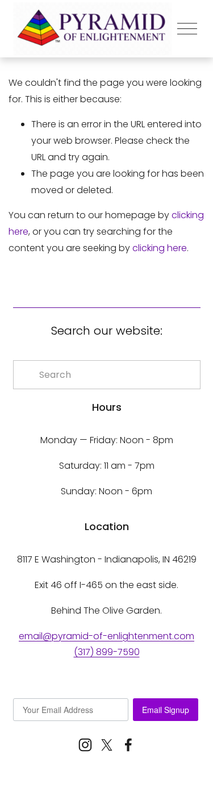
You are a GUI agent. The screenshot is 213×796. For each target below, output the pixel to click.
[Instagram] (85, 745)
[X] (107, 745)
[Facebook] (128, 745)
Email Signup (165, 709)
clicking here (159, 248)
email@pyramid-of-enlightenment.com (106, 636)
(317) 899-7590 (107, 652)
